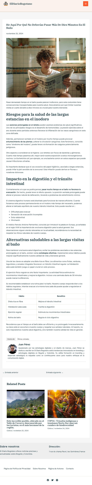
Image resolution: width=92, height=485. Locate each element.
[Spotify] (57, 480)
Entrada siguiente (54, 372)
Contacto (70, 469)
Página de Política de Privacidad (17, 469)
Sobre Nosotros (39, 469)
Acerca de (10, 339)
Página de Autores (56, 469)
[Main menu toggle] (85, 3)
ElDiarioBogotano (21, 3)
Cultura (9, 430)
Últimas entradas (23, 339)
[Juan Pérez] (12, 349)
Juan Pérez (24, 344)
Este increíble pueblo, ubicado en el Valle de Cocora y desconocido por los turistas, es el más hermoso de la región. (25, 424)
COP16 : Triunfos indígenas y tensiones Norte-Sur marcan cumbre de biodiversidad (63, 423)
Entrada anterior (10, 372)
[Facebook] (48, 480)
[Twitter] (52, 480)
